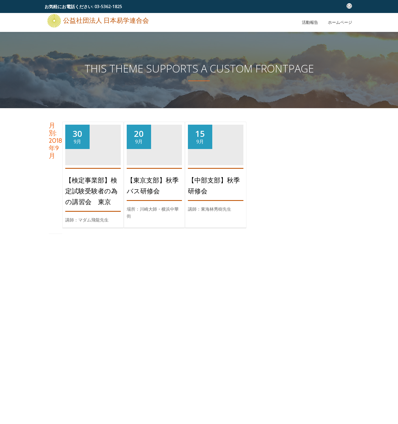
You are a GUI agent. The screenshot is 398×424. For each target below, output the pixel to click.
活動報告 (310, 22)
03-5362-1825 (108, 6)
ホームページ (340, 22)
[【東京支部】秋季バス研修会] (154, 137)
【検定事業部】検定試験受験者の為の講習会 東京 (91, 191)
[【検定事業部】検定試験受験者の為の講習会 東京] (93, 137)
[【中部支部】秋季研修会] (215, 137)
